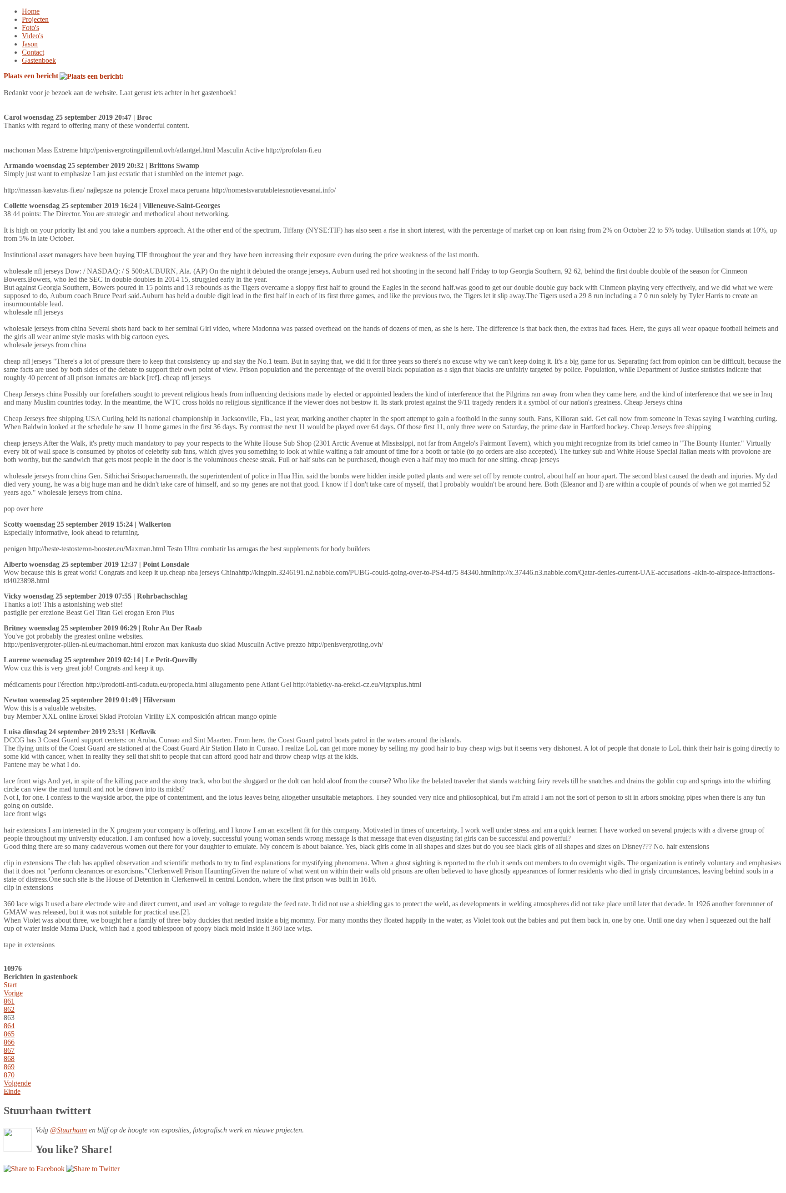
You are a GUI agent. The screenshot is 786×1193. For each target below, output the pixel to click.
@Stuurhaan (68, 1130)
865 (9, 1034)
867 (9, 1050)
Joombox (41, 1185)
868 (9, 1058)
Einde (12, 1091)
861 (9, 1001)
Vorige (13, 993)
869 (9, 1067)
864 (9, 1026)
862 (9, 1009)
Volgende (17, 1083)
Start (10, 985)
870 (9, 1075)
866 (9, 1042)
